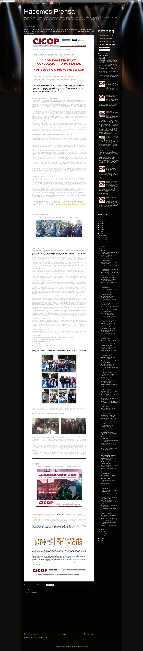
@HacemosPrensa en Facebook (106, 35)
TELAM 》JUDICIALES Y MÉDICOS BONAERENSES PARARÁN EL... (109, 402)
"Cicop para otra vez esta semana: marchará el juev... (109, 412)
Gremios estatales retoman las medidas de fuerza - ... (108, 388)
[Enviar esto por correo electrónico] (46, 585)
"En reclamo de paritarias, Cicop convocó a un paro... (108, 523)
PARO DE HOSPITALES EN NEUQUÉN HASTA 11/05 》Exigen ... (110, 445)
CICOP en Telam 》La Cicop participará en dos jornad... (108, 276)
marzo (102, 531)
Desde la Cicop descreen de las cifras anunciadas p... (108, 300)
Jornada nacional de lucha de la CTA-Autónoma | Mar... (110, 351)
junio (102, 248)
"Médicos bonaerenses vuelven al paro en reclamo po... (109, 512)
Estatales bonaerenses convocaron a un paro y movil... (109, 385)
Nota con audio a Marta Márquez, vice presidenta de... (109, 516)
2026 (101, 217)
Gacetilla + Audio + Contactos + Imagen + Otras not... (108, 426)
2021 (101, 227)
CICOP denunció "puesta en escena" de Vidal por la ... (109, 303)
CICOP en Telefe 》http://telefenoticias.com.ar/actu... (109, 484)
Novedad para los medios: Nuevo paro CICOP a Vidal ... (109, 449)
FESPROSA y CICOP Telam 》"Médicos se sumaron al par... (109, 371)
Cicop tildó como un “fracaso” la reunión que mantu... (108, 341)
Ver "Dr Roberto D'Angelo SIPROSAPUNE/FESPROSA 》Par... (109, 433)
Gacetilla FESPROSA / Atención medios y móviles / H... (108, 317)
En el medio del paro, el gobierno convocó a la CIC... (108, 358)
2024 (101, 221)
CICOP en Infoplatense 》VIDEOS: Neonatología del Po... (109, 365)
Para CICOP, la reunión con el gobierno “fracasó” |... (108, 337)
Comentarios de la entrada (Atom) (39, 637)
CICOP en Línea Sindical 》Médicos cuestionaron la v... (109, 283)
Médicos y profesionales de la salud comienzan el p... (109, 494)
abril (102, 529)
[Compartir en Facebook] (51, 585)
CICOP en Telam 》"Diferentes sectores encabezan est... (108, 280)
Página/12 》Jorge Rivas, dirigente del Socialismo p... (109, 266)
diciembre (103, 235)
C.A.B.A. (34, 517)
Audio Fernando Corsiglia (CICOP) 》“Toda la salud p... (109, 310)
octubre (103, 239)
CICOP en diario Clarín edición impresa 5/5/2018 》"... (108, 472)
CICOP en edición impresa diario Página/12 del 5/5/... (108, 459)
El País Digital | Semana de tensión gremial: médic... (109, 405)
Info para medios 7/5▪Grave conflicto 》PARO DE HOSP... (109, 429)
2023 (101, 223)
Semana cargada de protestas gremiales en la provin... (108, 297)
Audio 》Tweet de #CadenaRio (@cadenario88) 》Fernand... (108, 334)
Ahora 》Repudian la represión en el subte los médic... (109, 273)
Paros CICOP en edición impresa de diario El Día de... (109, 466)
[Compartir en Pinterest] (53, 585)
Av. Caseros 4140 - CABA (71, 204)
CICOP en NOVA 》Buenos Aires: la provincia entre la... (109, 395)
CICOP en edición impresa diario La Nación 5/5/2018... (109, 462)
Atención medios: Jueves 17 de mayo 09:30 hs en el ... (108, 320)
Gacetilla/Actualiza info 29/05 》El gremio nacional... (109, 253)
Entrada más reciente (31, 634)
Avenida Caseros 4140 (79, 516)
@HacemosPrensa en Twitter (105, 38)
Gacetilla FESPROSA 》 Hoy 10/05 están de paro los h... (109, 354)
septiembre (104, 242)
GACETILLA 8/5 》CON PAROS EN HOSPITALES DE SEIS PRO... (109, 375)
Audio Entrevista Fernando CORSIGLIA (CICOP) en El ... (108, 327)
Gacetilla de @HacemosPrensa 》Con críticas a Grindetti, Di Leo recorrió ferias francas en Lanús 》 (112, 60)
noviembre (103, 237)
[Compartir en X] (49, 585)
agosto (103, 244)
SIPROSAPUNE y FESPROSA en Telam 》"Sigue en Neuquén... (109, 416)
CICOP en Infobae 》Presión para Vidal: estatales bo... (109, 392)
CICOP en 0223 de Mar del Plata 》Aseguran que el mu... (109, 382)
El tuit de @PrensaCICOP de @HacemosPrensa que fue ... (108, 476)
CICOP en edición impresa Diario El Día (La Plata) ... (109, 419)
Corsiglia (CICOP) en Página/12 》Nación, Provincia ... (109, 263)
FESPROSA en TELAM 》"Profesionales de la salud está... (108, 480)
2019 (101, 231)
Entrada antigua (89, 634)
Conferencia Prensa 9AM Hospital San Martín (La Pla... (109, 498)
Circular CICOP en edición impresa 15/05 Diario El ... (109, 331)
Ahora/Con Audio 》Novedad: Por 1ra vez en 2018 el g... (109, 361)
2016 (101, 540)
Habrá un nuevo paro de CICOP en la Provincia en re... (109, 422)
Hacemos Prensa (49, 11)
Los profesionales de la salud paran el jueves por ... (109, 441)
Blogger (87, 646)
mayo (102, 250)
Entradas (102, 47)
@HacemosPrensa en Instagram (106, 41)
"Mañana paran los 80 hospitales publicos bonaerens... (108, 509)
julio (102, 246)
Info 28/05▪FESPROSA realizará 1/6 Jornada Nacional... (109, 259)
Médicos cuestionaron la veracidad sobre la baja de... (109, 286)
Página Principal (61, 634)
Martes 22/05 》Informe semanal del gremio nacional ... (109, 270)
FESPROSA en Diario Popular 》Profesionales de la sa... (108, 456)
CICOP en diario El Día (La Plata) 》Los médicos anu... (109, 519)
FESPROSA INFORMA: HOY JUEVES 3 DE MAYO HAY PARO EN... (109, 502)
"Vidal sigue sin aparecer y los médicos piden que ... (108, 324)
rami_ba (73, 646)
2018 (101, 233)
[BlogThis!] (48, 585)
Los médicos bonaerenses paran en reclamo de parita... (109, 491)
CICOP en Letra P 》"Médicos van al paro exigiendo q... (109, 506)
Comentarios (103, 49)
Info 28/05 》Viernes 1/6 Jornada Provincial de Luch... (108, 256)
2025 (101, 219)
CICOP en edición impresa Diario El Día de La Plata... (109, 469)
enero (102, 536)
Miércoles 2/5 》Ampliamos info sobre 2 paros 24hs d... (108, 526)
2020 (101, 229)
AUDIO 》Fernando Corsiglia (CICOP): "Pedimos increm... (108, 314)
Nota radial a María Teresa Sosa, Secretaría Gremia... (108, 409)
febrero (103, 533)
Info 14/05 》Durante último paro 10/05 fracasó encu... (108, 348)
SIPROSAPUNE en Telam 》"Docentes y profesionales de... (109, 378)
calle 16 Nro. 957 (47, 552)
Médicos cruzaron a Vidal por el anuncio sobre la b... (108, 293)
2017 (101, 538)
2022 (101, 225)
